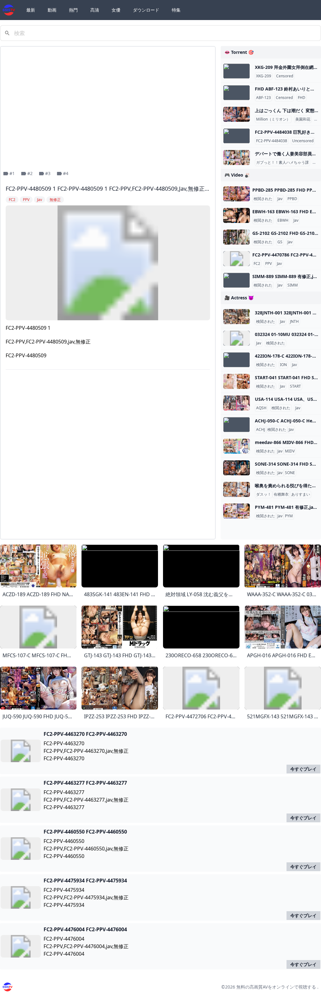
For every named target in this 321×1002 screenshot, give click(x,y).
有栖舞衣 (281, 494)
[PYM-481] (236, 511)
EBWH (282, 220)
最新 (30, 10)
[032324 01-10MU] (236, 338)
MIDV (290, 451)
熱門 (73, 10)
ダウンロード (146, 10)
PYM (289, 516)
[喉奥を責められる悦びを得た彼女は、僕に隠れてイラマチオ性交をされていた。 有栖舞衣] (236, 489)
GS (279, 242)
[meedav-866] (236, 446)
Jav (279, 198)
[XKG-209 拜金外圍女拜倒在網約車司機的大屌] (236, 71)
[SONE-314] (236, 467)
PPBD (292, 198)
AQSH (261, 408)
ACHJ (260, 429)
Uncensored (302, 140)
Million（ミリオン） (273, 119)
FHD (301, 97)
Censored (284, 76)
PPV (268, 263)
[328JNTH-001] (236, 316)
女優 (116, 10)
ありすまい (300, 494)
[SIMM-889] (236, 280)
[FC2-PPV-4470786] (236, 258)
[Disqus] (108, 455)
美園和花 (302, 119)
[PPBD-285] (236, 193)
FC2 (257, 263)
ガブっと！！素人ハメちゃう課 (282, 162)
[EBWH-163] (236, 215)
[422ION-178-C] (236, 359)
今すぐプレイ (303, 769)
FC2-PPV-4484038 (271, 140)
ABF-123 (263, 97)
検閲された (263, 198)
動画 (52, 10)
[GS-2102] (236, 237)
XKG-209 (263, 76)
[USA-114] (236, 403)
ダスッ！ (263, 494)
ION (283, 364)
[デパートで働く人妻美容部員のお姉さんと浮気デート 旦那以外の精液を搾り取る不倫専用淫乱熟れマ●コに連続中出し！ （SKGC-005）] (236, 157)
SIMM (292, 285)
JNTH (294, 321)
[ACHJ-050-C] (236, 424)
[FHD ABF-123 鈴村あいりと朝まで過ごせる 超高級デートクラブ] (236, 92)
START (295, 386)
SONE (290, 472)
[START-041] (236, 381)
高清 (94, 10)
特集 (176, 10)
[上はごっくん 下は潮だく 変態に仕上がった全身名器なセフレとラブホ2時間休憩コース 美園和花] (236, 114)
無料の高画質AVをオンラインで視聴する (276, 987)
